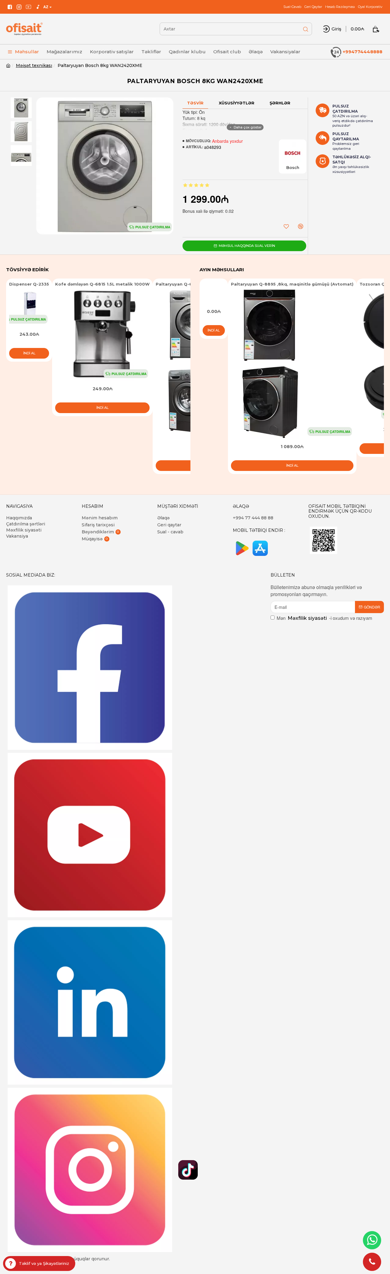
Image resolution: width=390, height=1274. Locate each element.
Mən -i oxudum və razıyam (324, 618)
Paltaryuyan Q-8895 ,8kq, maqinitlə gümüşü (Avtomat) (292, 284)
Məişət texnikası (34, 65)
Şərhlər (280, 102)
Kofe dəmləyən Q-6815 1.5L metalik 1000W (102, 284)
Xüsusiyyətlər (236, 102)
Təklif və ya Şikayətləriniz (44, 1263)
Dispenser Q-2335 (29, 284)
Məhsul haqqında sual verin (247, 246)
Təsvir (195, 102)
